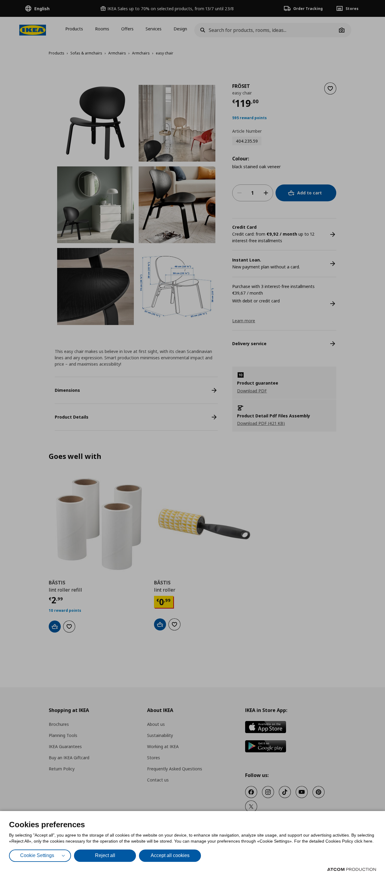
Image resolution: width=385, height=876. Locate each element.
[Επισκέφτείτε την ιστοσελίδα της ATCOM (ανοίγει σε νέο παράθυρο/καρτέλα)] (351, 869)
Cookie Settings (37, 855)
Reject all (105, 855)
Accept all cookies (170, 855)
